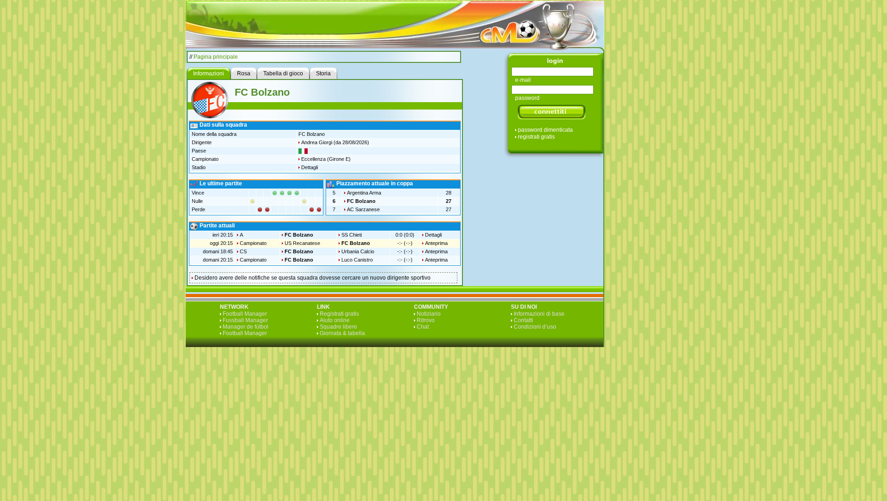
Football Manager (245, 314)
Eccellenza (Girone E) (326, 159)
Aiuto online (335, 320)
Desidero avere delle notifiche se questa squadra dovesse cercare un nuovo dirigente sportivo (312, 278)
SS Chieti (351, 235)
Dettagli (309, 167)
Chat (423, 327)
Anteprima (436, 243)
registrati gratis (536, 137)
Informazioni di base (539, 314)
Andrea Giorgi (316, 142)
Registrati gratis (339, 314)
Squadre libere (338, 327)
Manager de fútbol (245, 327)
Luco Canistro (357, 260)
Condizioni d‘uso (535, 327)
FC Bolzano (361, 201)
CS (243, 251)
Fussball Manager (245, 320)
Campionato (253, 243)
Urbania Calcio (357, 251)
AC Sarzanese (363, 209)
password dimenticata (545, 130)
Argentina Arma (364, 193)
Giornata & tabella (342, 333)
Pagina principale (216, 57)
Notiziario (429, 314)
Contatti (523, 320)
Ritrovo (426, 320)
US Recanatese (302, 243)
